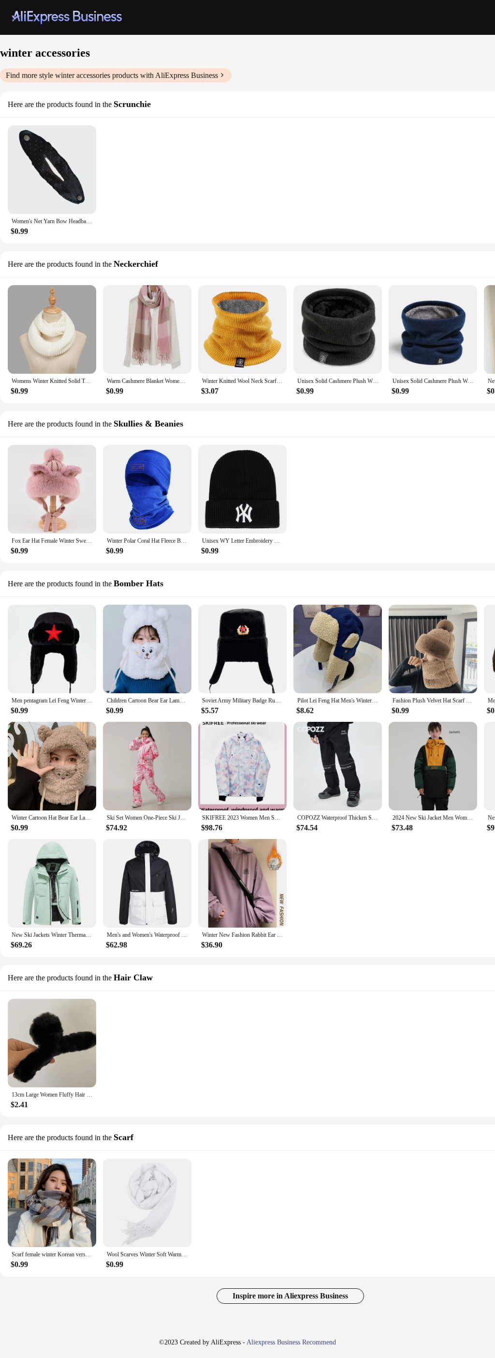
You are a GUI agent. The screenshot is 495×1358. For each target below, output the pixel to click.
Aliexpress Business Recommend (291, 1342)
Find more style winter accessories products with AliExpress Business (112, 75)
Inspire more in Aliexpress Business (290, 1296)
